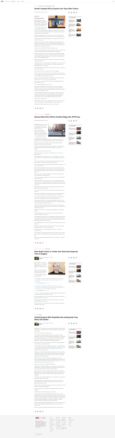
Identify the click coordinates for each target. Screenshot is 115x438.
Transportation (51, 428)
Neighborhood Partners (71, 419)
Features (22, 1)
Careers (70, 424)
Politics (51, 426)
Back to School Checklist (59, 419)
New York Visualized (58, 421)
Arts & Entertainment (52, 419)
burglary (43, 207)
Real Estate (51, 427)
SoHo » (70, 19)
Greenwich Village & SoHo (39, 114)
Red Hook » (70, 136)
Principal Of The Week (59, 426)
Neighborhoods (13, 1)
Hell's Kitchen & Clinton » (72, 132)
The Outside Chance (58, 420)
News (18, 1)
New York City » (71, 141)
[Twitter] (62, 419)
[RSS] (62, 425)
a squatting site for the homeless (51, 35)
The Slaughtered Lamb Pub (53, 177)
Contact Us (70, 421)
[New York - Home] (3, 1)
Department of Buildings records (44, 53)
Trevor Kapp (42, 257)
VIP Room (58, 229)
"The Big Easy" (36, 292)
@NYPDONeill (43, 286)
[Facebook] (62, 420)
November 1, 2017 (46, 290)
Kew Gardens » (71, 33)
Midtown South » (71, 28)
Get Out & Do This (58, 424)
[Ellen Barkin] (56, 267)
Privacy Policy (40, 433)
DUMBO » (70, 127)
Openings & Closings (58, 425)
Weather (51, 431)
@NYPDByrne (38, 278)
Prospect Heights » (71, 23)
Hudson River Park (57, 152)
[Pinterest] (62, 421)
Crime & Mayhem (47, 114)
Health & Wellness (52, 424)
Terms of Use (37, 433)
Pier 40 (60, 156)
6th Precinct (42, 152)
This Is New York (58, 427)
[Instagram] (62, 424)
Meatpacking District (37, 230)
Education (40, 314)
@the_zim (42, 324)
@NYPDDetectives (49, 286)
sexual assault (51, 156)
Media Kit (70, 425)
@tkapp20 (42, 258)
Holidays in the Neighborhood (59, 428)
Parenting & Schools (52, 425)
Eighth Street (62, 190)
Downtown (36, 314)
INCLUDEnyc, (49, 376)
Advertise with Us (71, 420)
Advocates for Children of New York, (53, 348)
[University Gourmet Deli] (56, 129)
